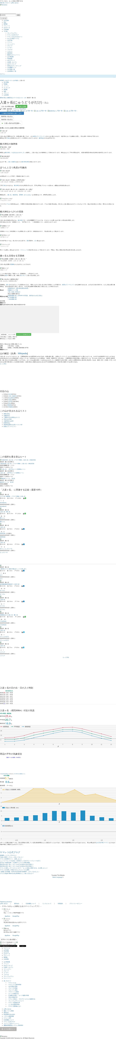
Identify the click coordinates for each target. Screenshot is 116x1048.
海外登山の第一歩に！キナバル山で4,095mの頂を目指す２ (17, 864)
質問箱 (5, 24)
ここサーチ (3, 18)
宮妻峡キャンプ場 (13, 290)
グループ (9, 46)
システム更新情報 (9, 1016)
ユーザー (9, 47)
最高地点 (41, 138)
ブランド (6, 93)
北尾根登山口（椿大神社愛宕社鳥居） (18, 288)
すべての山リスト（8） (20, 97)
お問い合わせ (14, 3)
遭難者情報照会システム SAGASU (13, 1025)
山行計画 (9, 40)
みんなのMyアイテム (13, 38)
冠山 (9, 403)
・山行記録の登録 (12, 986)
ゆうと (2, 549)
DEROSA (2, 533)
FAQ (1, 3)
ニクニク (2, 652)
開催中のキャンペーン (13, 55)
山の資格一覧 (11, 69)
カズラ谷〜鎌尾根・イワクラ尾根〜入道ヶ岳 (12, 496)
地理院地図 (3, 334)
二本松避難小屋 (12, 299)
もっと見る (3, 364)
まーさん (2, 590)
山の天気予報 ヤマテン (102, 842)
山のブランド (11, 60)
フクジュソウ (24, 250)
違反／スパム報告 (9, 1011)
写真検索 (9, 58)
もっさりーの (8, 549)
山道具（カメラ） (12, 62)
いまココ (9, 51)
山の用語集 (10, 56)
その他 (5, 31)
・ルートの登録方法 (13, 993)
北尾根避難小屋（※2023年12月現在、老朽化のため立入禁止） (25, 295)
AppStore (7, 916)
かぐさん (2, 606)
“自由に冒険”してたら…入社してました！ (12, 857)
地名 (5, 91)
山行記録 (6, 20)
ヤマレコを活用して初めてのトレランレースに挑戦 (14, 870)
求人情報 (6, 82)
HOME (2, 80)
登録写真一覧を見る (7, 119)
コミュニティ (11, 44)
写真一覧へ (17, 111)
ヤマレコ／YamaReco (19, 109)
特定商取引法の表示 (9, 1014)
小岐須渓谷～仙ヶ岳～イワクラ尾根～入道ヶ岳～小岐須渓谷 (17, 463)
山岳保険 (6, 29)
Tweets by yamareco (6, 902)
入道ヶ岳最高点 (12, 162)
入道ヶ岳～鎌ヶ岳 (5, 512)
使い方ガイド (7, 3)
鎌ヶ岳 (9, 195)
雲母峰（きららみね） (25, 195)
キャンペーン (7, 978)
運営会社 (16, 903)
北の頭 (10, 394)
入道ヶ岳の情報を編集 (7, 106)
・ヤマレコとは (11, 983)
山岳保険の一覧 (11, 71)
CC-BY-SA (16, 773)
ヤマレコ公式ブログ (13, 35)
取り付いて (23, 275)
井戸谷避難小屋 (12, 297)
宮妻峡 (12, 264)
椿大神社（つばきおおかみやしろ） (15, 152)
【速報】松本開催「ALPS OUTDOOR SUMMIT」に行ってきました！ (20, 871)
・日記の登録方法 (12, 997)
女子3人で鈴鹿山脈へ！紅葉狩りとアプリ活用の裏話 (15, 862)
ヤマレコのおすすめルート (14, 37)
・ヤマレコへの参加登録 (14, 984)
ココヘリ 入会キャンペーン (11, 1023)
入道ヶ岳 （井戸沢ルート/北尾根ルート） (12, 473)
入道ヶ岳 (2, 527)
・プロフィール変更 (13, 992)
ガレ (35, 240)
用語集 (5, 89)
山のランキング (11, 64)
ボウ (1, 575)
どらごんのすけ (4, 636)
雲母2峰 (9, 405)
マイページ (7, 948)
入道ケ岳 (2, 599)
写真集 (5, 84)
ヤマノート (7, 26)
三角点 (8, 138)
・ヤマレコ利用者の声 (13, 1002)
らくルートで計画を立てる (23, 334)
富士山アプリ (7, 930)
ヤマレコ (6, 911)
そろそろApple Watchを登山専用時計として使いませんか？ (17, 873)
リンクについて (46, 903)
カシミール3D (11, 334)
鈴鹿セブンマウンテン (39, 136)
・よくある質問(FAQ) (13, 1004)
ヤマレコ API (7, 1018)
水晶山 (10, 399)
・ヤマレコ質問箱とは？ (14, 1006)
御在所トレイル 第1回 (6, 482)
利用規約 (60, 903)
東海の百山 (3, 97)
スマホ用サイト (9, 1029)
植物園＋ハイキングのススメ (8, 855)
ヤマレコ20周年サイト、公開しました (11, 859)
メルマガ (9, 49)
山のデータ (7, 27)
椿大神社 (16, 185)
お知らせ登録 (22, 106)
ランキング (7, 88)
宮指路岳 (10, 407)
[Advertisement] (54, 558)
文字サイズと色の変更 (8, 939)
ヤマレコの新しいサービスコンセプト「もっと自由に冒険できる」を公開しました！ (24, 868)
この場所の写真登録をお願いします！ (12, 113)
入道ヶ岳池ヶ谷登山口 (14, 292)
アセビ (8, 204)
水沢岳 (10, 401)
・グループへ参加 (12, 990)
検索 (18, 15)
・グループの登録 (12, 988)
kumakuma (3, 502)
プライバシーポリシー (75, 903)
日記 (5, 22)
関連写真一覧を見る (7, 116)
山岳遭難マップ (11, 67)
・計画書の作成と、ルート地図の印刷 (18, 995)
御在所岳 (15, 195)
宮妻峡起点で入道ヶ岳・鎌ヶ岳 (9, 615)
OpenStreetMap (4, 773)
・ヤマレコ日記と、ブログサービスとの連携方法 (21, 999)
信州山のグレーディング (14, 66)
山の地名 (15, 80)
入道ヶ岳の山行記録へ (12, 123)
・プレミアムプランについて (15, 1001)
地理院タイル (22, 773)
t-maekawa (3, 621)
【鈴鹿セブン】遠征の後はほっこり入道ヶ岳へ (13, 569)
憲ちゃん (2, 518)
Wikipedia (22, 353)
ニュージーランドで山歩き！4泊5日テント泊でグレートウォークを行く (20, 861)
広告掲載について (31, 903)
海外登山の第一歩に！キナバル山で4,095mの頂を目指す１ (17, 866)
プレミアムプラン (12, 33)
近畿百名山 (10, 97)
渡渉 (28, 240)
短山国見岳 (11, 398)
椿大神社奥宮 (25, 162)
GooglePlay (16, 916)
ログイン (2, 74)
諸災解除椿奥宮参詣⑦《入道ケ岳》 (10, 584)
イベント (9, 42)
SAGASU (9, 53)
